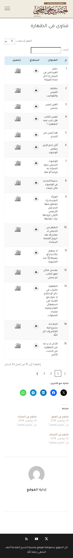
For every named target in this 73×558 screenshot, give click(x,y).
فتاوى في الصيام (59, 434)
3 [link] (44, 373)
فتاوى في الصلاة (27, 417)
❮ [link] (65, 373)
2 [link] (51, 373)
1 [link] (58, 373)
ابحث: (65, 50)
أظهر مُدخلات (24, 41)
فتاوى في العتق (60, 417)
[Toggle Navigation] (7, 9)
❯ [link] (37, 373)
